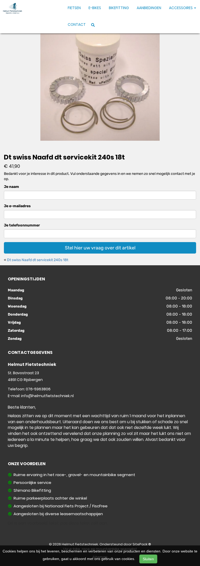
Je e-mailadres (17, 206)
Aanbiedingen (149, 7)
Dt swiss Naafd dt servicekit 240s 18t (37, 260)
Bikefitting (119, 7)
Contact (77, 24)
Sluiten (148, 559)
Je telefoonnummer (22, 225)
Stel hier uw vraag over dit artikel (100, 248)
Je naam (11, 186)
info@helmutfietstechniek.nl (47, 395)
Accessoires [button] (181, 7)
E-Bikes (95, 7)
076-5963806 (38, 389)
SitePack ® (142, 544)
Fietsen (74, 7)
